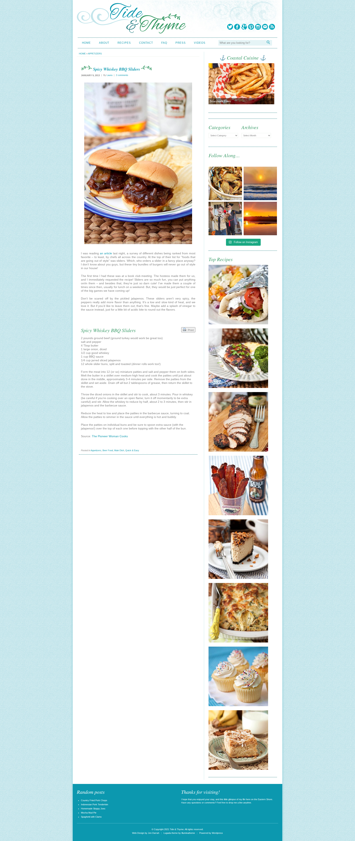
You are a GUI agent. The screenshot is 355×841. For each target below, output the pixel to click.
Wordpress (217, 833)
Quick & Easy (132, 450)
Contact (146, 42)
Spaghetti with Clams (91, 817)
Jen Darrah (153, 833)
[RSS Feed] (272, 27)
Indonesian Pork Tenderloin (94, 804)
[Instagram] (258, 27)
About (104, 42)
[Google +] (244, 27)
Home (86, 42)
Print (190, 330)
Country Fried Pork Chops (94, 800)
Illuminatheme (188, 833)
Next (268, 85)
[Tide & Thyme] (131, 32)
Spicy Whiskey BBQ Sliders (116, 69)
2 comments (122, 75)
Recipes (124, 42)
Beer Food (108, 450)
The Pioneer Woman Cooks (110, 436)
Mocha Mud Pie (88, 812)
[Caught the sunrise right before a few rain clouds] (260, 218)
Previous (215, 85)
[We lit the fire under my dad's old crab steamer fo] (225, 183)
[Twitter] (230, 27)
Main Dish (119, 450)
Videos (199, 42)
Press (180, 42)
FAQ (164, 42)
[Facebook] (237, 27)
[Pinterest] (251, 27)
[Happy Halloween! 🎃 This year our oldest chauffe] (225, 218)
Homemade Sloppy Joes (93, 808)
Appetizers (95, 53)
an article (106, 253)
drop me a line (236, 802)
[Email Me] (265, 27)
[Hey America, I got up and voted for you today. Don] (260, 183)
